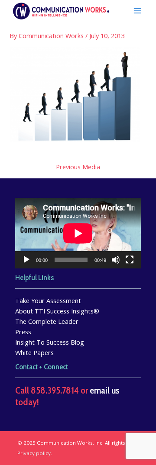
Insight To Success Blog (49, 342)
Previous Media (78, 167)
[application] (78, 233)
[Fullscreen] (129, 259)
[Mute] (115, 259)
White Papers (34, 352)
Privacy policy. (34, 453)
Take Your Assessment (48, 300)
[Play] (26, 259)
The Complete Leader (46, 321)
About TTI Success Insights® (57, 311)
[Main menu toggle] (137, 11)
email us (105, 390)
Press (23, 331)
